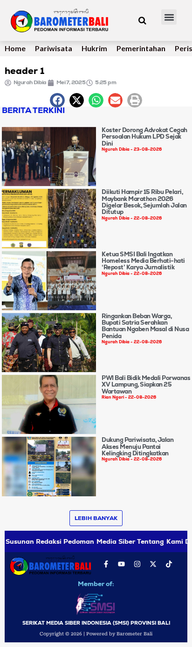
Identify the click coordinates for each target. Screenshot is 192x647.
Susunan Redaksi (34, 541)
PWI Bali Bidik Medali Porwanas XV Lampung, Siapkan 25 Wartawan (146, 384)
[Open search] (142, 20)
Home (15, 48)
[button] (169, 17)
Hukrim (94, 48)
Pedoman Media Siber (99, 541)
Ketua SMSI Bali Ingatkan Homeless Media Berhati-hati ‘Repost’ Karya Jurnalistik (143, 261)
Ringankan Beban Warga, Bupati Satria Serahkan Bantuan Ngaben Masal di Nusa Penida (145, 326)
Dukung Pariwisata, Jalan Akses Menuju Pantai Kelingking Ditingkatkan (137, 446)
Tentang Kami (160, 541)
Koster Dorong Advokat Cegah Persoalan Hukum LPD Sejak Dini (144, 136)
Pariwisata (53, 48)
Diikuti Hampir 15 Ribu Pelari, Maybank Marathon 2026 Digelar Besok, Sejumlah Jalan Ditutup (144, 202)
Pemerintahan (141, 48)
